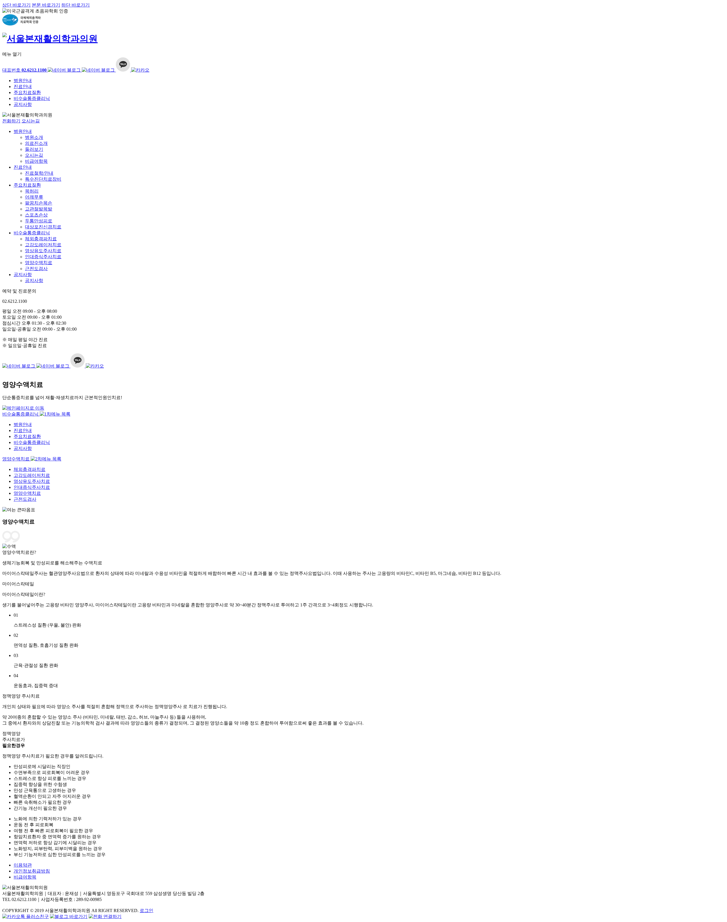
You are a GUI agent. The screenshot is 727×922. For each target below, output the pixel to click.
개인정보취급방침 (32, 871)
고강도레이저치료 (43, 244)
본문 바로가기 (46, 5)
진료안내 (23, 86)
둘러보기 (34, 149)
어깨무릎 (34, 197)
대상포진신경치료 (43, 226)
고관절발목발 (38, 208)
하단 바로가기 (75, 5)
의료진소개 (36, 143)
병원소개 (34, 137)
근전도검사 (36, 268)
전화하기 (11, 120)
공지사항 (23, 104)
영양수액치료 (38, 262)
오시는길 (31, 120)
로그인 (146, 910)
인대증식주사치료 (43, 256)
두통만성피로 (38, 220)
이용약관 (23, 865)
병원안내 (23, 80)
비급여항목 (36, 161)
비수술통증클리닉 (32, 98)
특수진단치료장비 (43, 179)
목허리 (32, 191)
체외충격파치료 (41, 238)
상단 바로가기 (16, 5)
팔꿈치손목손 (38, 203)
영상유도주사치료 (43, 250)
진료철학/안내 (39, 173)
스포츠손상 (36, 214)
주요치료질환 (27, 92)
